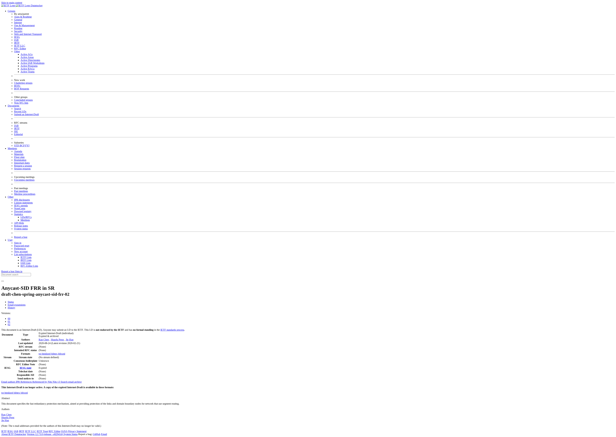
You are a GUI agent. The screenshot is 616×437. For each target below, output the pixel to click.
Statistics (18, 214)
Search (17, 108)
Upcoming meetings (24, 180)
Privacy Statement (77, 431)
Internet (18, 22)
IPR (18, 381)
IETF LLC (19, 45)
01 (9, 321)
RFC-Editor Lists (29, 266)
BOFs (17, 85)
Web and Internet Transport (28, 34)
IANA (64, 431)
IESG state (25, 368)
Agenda (18, 151)
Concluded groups (23, 100)
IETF (4, 431)
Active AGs (27, 54)
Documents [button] (13, 105)
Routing (18, 28)
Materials (18, 154)
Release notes (21, 225)
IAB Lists (25, 263)
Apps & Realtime (23, 16)
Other (17, 51)
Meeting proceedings (24, 194)
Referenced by (40, 381)
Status (11, 302)
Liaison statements (23, 202)
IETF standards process (172, 329)
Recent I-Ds (20, 111)
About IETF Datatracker (13, 434)
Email (104, 434)
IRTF (17, 42)
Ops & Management (24, 25)
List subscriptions (23, 254)
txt (40, 353)
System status (21, 228)
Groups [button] (11, 11)
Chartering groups (23, 83)
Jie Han (69, 339)
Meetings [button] (12, 148)
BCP (22, 145)
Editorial (18, 134)
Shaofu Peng (57, 339)
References (26, 381)
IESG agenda (21, 205)
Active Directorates (30, 60)
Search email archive (71, 381)
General (18, 19)
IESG (17, 37)
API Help (19, 223)
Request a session (23, 165)
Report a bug (20, 237)
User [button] (10, 240)
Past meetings (21, 191)
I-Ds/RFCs (26, 217)
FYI (27, 145)
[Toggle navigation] (2, 281)
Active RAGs (27, 68)
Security (18, 31)
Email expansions (17, 304)
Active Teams (27, 71)
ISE (16, 131)
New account (21, 251)
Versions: (6, 313)
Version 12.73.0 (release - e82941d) (45, 434)
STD (17, 145)
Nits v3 (57, 381)
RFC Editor (20, 48)
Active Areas (27, 57)
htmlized (46, 353)
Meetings (25, 220)
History (11, 307)
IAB (16, 40)
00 (9, 318)
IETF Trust (42, 431)
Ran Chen (44, 339)
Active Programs (29, 66)
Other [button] (10, 197)
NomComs (19, 208)
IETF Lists (26, 257)
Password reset (21, 245)
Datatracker (36, 5)
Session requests (22, 168)
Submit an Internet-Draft (26, 114)
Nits (50, 381)
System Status (71, 434)
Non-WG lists (21, 102)
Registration (20, 160)
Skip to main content (11, 2)
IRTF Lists (26, 260)
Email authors (8, 381)
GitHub (96, 434)
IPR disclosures (22, 199)
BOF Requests (21, 88)
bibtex (54, 353)
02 (9, 324)
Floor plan (19, 157)
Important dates (22, 163)
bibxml (61, 353)
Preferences (20, 248)
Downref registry (22, 211)
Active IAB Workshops (32, 63)
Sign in (17, 242)
